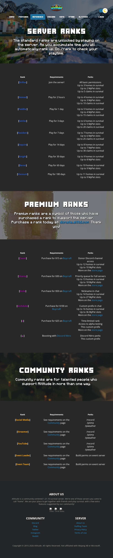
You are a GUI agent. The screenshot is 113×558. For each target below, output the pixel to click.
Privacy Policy (80, 529)
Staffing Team (80, 526)
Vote (61, 17)
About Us (80, 523)
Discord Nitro (64, 335)
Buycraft (67, 258)
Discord (51, 17)
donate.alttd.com (74, 222)
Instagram (35, 533)
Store (71, 17)
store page (97, 270)
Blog (35, 526)
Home (11, 17)
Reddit (35, 536)
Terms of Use (81, 533)
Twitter (35, 529)
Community (54, 422)
